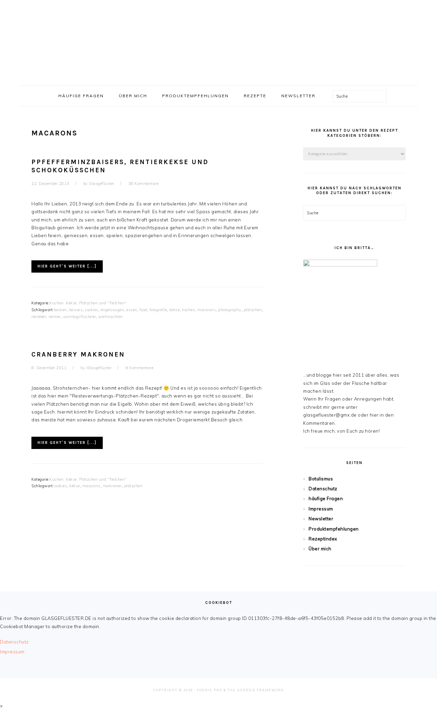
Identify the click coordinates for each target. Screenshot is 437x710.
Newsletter (321, 518)
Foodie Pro (209, 690)
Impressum (321, 508)
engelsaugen (112, 309)
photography (229, 309)
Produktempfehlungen (334, 529)
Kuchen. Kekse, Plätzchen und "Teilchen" (88, 303)
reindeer (38, 316)
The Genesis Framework (255, 690)
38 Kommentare (143, 183)
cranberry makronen (78, 354)
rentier (54, 316)
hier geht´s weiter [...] (67, 266)
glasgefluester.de (218, 41)
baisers (76, 309)
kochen (188, 309)
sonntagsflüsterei (79, 316)
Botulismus (321, 478)
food (143, 309)
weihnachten (110, 316)
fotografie (158, 309)
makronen (112, 485)
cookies (91, 309)
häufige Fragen (326, 498)
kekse (174, 309)
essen (131, 309)
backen (60, 309)
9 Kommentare (139, 367)
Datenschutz (323, 488)
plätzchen (253, 309)
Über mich (320, 548)
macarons (206, 309)
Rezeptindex (323, 538)
